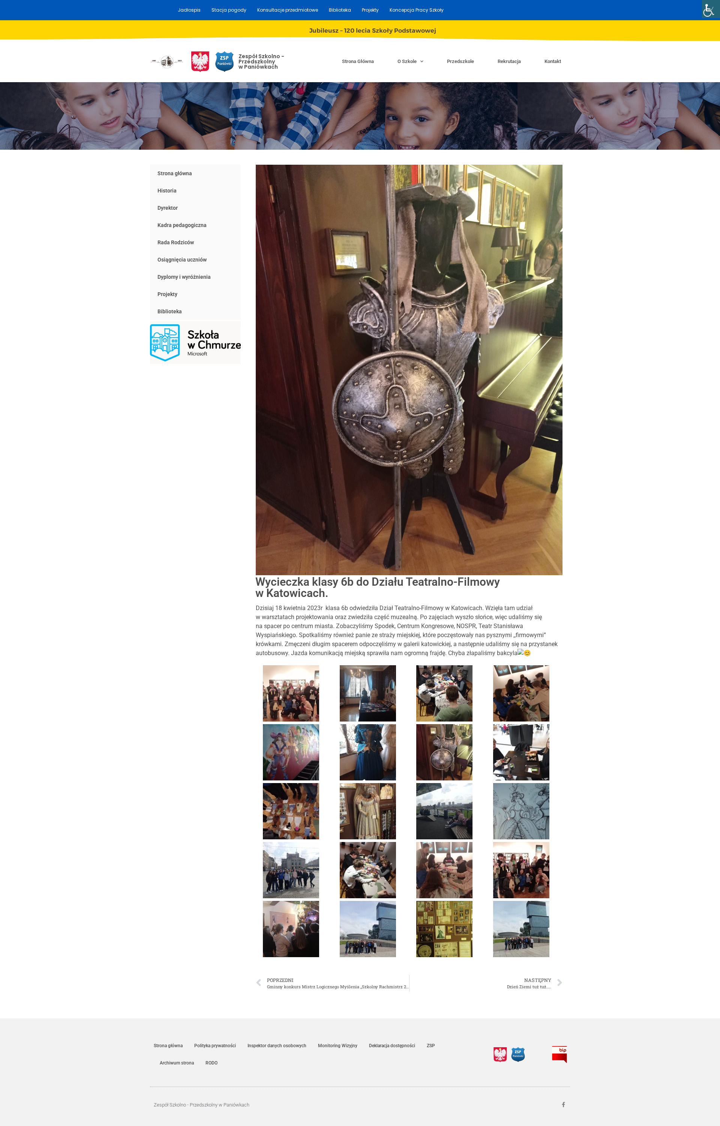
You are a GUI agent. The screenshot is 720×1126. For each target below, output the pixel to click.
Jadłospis (189, 10)
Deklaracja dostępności (392, 1045)
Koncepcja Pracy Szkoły (417, 10)
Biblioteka (340, 10)
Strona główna (358, 61)
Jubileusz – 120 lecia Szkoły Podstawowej (372, 30)
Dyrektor (168, 208)
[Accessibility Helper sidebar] (711, 9)
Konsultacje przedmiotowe (287, 10)
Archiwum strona (177, 1063)
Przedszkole (460, 61)
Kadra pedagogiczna (182, 225)
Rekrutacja (509, 61)
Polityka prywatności (215, 1045)
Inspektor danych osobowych (277, 1045)
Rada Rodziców (176, 242)
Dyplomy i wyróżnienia (184, 277)
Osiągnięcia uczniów (182, 260)
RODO (212, 1063)
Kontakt (552, 61)
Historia (167, 191)
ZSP (431, 1045)
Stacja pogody (229, 10)
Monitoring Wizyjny (337, 1045)
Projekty (370, 10)
